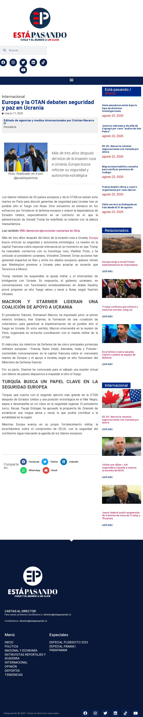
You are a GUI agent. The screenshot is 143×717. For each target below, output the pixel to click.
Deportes (12, 670)
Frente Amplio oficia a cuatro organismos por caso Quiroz (119, 188)
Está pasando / (118, 91)
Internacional (16, 662)
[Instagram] (13, 62)
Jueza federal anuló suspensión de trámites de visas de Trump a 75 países (121, 515)
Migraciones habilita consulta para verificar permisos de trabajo (120, 169)
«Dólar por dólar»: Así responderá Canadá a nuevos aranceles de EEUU (119, 467)
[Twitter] (23, 62)
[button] (72, 80)
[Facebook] (85, 713)
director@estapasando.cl (57, 614)
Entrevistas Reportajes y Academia (25, 656)
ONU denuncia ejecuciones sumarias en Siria (49, 230)
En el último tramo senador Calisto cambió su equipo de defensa (118, 354)
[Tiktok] (43, 62)
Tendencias (14, 675)
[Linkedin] (33, 62)
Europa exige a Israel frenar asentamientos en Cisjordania (120, 263)
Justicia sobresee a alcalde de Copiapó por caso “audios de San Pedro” (121, 128)
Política (11, 646)
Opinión (11, 666)
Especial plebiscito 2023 (68, 642)
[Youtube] (23, 70)
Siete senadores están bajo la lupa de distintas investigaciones (119, 108)
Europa (93, 238)
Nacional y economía (21, 650)
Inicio (9, 642)
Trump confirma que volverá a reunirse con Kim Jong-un (120, 308)
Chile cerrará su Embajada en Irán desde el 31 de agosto (119, 206)
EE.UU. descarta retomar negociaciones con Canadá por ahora (120, 149)
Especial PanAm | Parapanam (62, 648)
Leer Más (107, 271)
